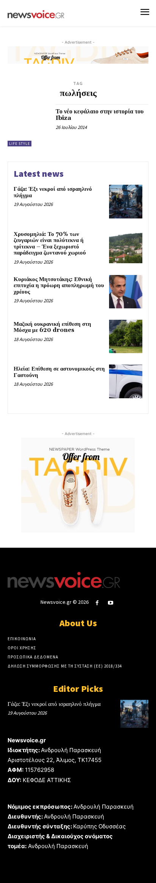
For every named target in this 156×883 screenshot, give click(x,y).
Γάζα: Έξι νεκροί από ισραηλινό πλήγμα (53, 192)
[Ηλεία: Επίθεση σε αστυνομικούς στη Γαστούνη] (125, 381)
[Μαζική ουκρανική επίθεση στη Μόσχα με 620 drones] (125, 336)
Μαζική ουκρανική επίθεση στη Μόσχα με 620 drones (52, 327)
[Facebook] (97, 603)
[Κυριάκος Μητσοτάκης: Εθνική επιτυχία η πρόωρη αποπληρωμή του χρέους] (125, 291)
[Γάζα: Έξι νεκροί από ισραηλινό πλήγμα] (125, 201)
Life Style (19, 143)
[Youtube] (110, 603)
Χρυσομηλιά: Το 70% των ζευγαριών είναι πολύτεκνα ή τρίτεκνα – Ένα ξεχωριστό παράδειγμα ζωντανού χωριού (50, 244)
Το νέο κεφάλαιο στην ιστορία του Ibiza (100, 115)
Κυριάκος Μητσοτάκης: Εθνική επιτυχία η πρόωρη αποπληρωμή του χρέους (59, 285)
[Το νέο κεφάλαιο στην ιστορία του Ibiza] (29, 125)
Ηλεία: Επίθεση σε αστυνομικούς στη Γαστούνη (59, 372)
